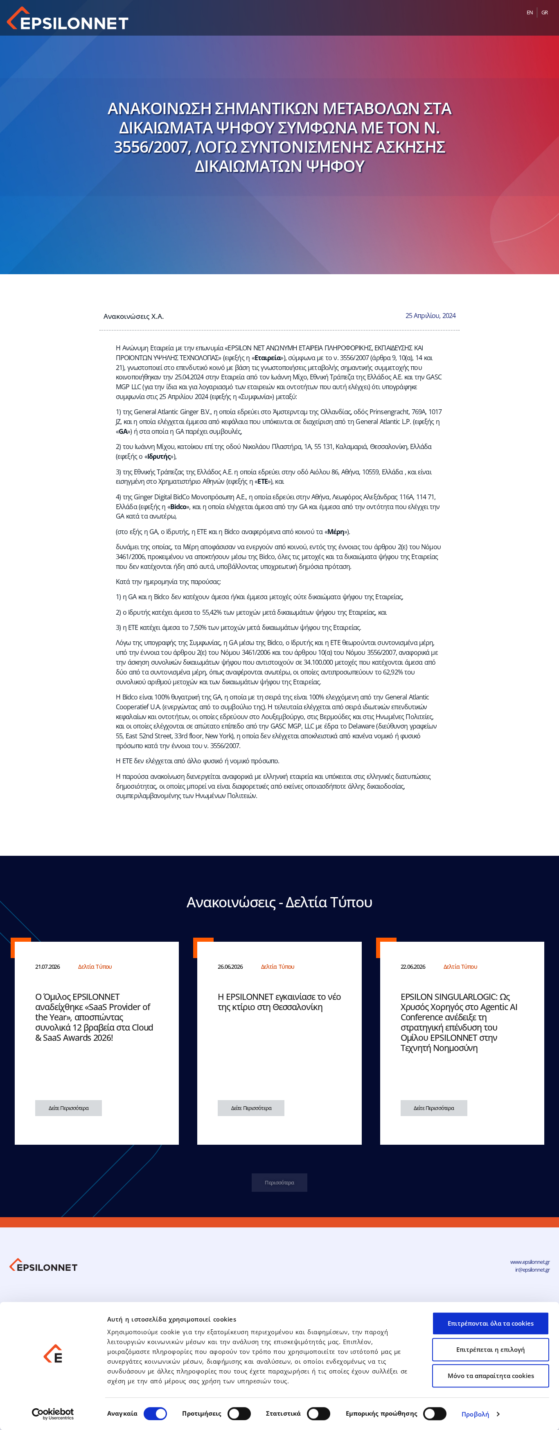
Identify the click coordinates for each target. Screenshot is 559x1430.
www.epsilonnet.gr (530, 1261)
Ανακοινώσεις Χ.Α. (134, 316)
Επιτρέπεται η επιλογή (490, 1349)
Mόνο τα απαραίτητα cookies (491, 1375)
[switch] (239, 1413)
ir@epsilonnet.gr (532, 1269)
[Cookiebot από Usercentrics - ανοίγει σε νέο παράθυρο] (53, 1414)
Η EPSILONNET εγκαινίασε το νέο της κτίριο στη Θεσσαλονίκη (279, 1002)
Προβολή (475, 1414)
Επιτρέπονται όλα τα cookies (491, 1323)
